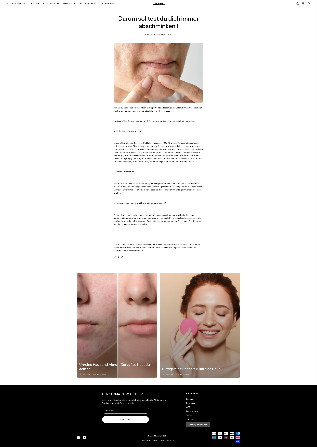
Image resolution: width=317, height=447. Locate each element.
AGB (188, 407)
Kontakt (190, 399)
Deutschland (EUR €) (157, 436)
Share (121, 257)
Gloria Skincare (153, 440)
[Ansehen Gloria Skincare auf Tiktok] (84, 437)
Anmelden (125, 419)
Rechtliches (192, 393)
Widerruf (190, 415)
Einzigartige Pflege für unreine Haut (191, 369)
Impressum (191, 403)
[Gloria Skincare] (158, 4)
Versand (190, 419)
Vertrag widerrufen (198, 424)
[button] (297, 3)
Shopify (172, 440)
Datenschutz (192, 411)
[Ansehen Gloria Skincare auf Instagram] (78, 437)
